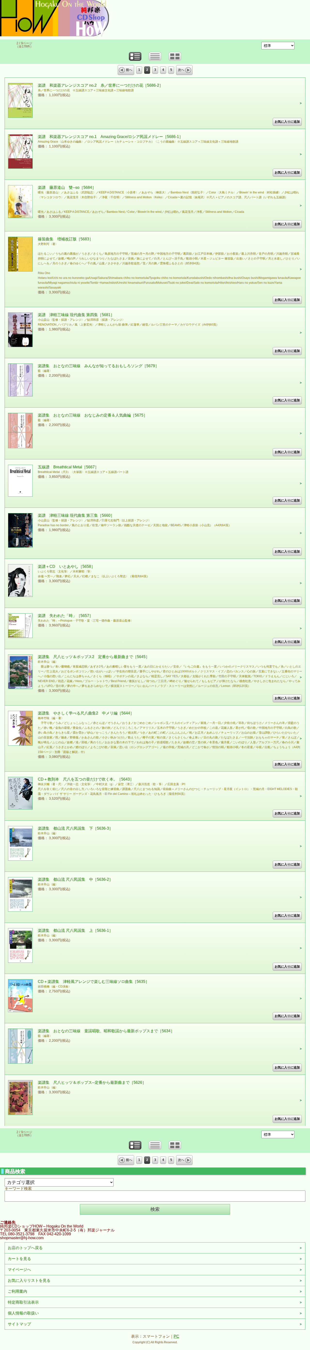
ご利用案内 (17, 1291)
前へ (129, 70)
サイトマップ (19, 1324)
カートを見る (19, 1259)
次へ (181, 70)
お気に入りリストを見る (29, 1280)
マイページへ (19, 1269)
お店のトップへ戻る (25, 1248)
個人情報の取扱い (23, 1313)
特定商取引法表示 (23, 1302)
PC (176, 1336)
